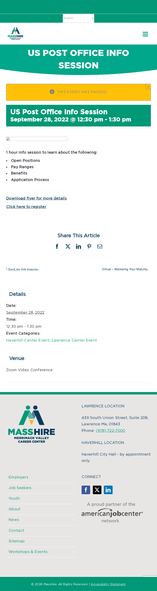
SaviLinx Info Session (23, 269)
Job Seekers (20, 488)
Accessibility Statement (108, 584)
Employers (18, 477)
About (15, 509)
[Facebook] (86, 490)
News (14, 520)
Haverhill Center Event (28, 340)
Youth (14, 499)
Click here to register (26, 207)
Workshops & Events (28, 552)
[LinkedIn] (108, 490)
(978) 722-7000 (110, 431)
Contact (16, 531)
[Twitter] (97, 490)
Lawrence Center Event (74, 340)
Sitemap (17, 541)
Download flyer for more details (36, 198)
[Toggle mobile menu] (146, 34)
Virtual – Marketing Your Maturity (125, 269)
